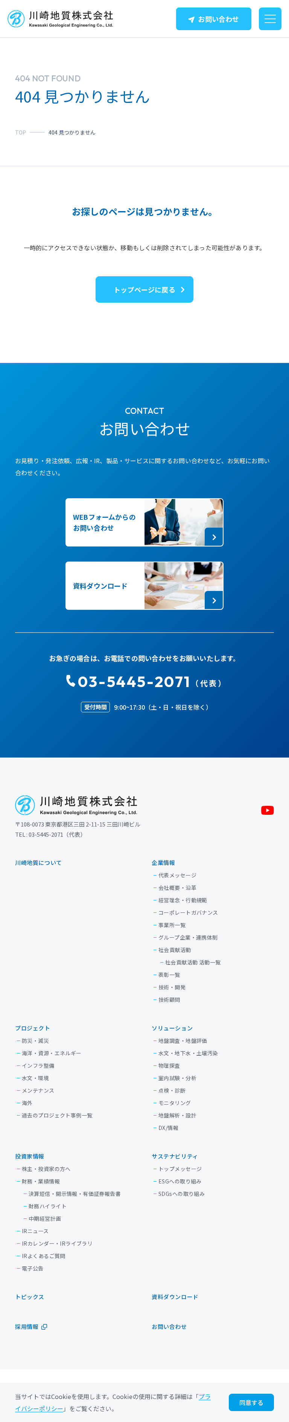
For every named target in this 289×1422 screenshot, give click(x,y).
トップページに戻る (144, 289)
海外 (27, 1103)
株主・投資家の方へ (46, 1168)
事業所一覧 (172, 925)
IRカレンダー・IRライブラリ (57, 1243)
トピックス (29, 1297)
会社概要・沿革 (177, 887)
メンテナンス (38, 1090)
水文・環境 (35, 1078)
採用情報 (26, 1326)
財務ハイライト (48, 1206)
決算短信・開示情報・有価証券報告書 (75, 1193)
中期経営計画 (45, 1218)
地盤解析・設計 (177, 1115)
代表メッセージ (177, 875)
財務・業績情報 (41, 1181)
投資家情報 (29, 1156)
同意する (251, 1402)
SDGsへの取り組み (181, 1193)
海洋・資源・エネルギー (52, 1053)
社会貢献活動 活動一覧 (193, 962)
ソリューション (172, 1028)
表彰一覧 (169, 974)
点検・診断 (172, 1090)
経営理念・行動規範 (182, 900)
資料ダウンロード (175, 1297)
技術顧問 (169, 999)
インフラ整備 (38, 1065)
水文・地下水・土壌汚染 (188, 1053)
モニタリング (174, 1103)
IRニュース (35, 1231)
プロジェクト (32, 1028)
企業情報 (163, 862)
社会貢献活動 (174, 950)
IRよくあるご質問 (43, 1256)
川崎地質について (38, 862)
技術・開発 (172, 987)
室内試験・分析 (177, 1078)
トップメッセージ (180, 1168)
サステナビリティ (175, 1156)
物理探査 (169, 1065)
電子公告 (33, 1268)
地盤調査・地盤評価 (182, 1040)
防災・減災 (35, 1040)
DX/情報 (168, 1127)
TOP (20, 132)
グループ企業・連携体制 (188, 937)
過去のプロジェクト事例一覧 (57, 1115)
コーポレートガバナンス (188, 912)
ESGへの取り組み (180, 1181)
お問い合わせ (218, 19)
